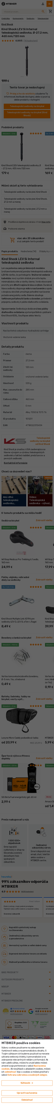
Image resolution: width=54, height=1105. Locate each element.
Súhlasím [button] (27, 1083)
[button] (10, 1072)
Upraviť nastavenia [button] (27, 1093)
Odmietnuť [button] (27, 1100)
